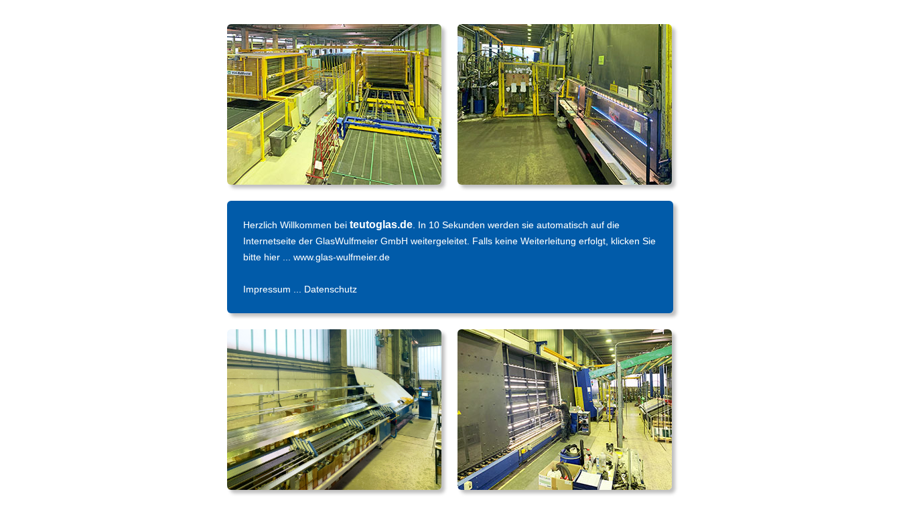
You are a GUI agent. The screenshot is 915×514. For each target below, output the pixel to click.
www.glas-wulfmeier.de (341, 257)
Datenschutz (330, 289)
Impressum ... (273, 289)
